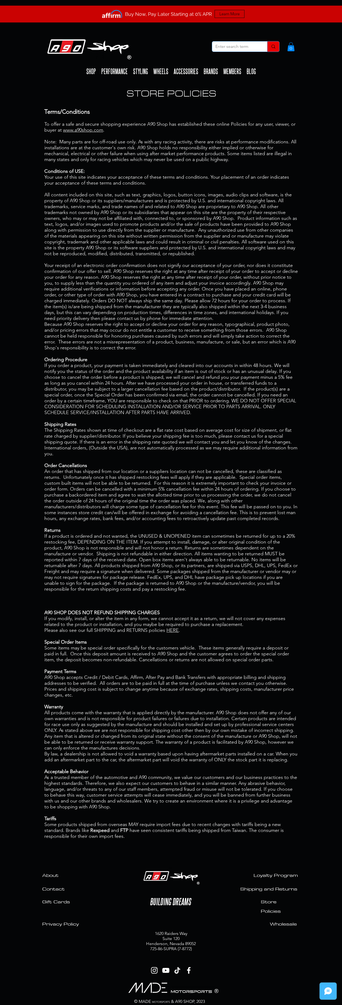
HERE (172, 630)
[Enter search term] (273, 46)
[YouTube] (165, 970)
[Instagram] (154, 970)
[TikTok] (177, 970)
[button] (291, 46)
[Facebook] (188, 970)
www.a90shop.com (83, 130)
